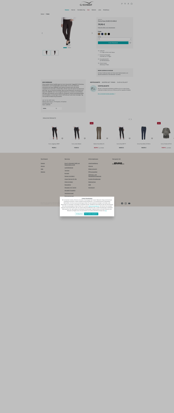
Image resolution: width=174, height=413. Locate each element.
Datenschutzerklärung (94, 206)
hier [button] (106, 210)
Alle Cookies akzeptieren (91, 214)
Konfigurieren (79, 214)
